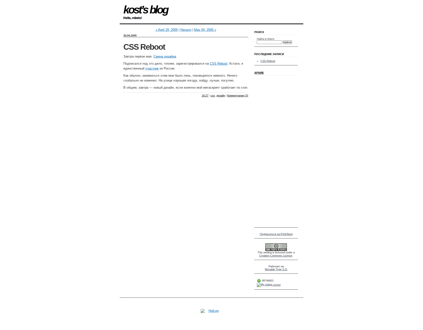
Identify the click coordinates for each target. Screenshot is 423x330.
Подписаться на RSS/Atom (276, 234)
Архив (259, 72)
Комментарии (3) (237, 95)
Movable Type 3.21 (276, 269)
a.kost (276, 284)
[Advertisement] (271, 151)
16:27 (205, 95)
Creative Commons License (275, 255)
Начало (185, 30)
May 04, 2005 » (205, 30)
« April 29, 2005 (167, 30)
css (213, 95)
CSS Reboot (144, 47)
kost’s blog (145, 9)
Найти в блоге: (266, 38)
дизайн (220, 95)
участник (152, 68)
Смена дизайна (164, 56)
